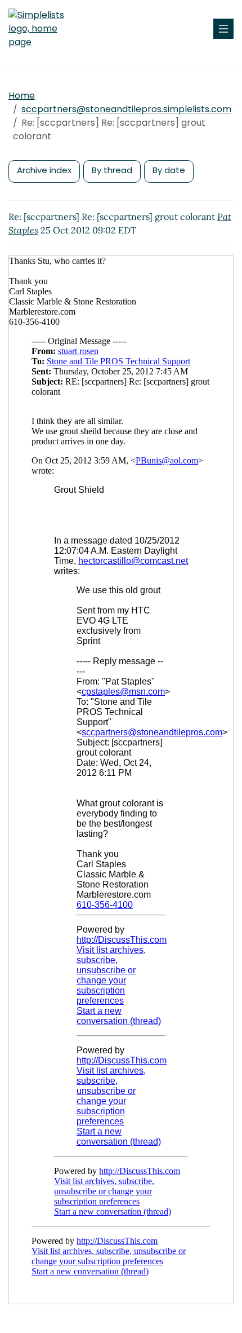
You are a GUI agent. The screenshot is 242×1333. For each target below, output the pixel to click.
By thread (112, 170)
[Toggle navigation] (223, 29)
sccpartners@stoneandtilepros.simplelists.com (126, 109)
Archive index (44, 170)
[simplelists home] (42, 28)
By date (169, 170)
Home (21, 95)
